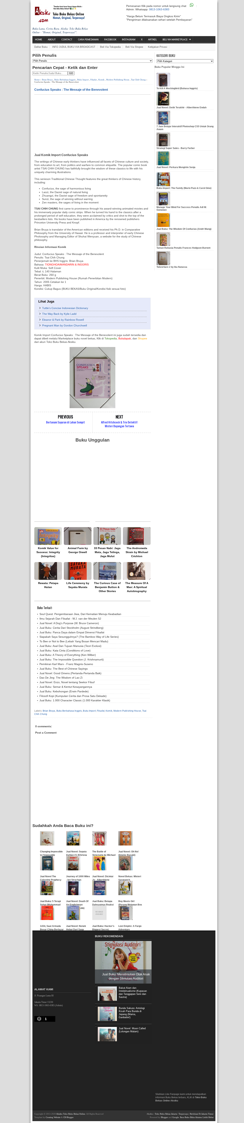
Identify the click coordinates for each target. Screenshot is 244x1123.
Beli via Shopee (134, 46)
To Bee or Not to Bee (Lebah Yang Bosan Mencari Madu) (73, 641)
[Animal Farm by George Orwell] (78, 536)
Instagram (128, 39)
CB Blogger (68, 1117)
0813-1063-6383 (159, 9)
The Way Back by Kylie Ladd (59, 313)
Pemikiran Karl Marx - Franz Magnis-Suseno (66, 664)
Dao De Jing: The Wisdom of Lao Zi (61, 677)
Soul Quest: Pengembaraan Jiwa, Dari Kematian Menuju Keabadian (80, 614)
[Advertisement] (92, 123)
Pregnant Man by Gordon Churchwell (64, 325)
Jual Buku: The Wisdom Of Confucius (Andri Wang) (184, 229)
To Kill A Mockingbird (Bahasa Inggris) (177, 88)
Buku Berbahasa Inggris (64, 79)
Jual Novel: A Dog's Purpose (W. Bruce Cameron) (69, 623)
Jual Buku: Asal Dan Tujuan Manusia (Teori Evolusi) (70, 645)
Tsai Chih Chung (138, 79)
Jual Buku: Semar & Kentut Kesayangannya (65, 686)
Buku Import (83, 79)
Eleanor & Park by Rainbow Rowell (63, 319)
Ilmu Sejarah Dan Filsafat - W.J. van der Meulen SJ (70, 618)
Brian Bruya (47, 79)
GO (71, 73)
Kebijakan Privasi (157, 46)
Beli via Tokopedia (110, 46)
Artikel (152, 39)
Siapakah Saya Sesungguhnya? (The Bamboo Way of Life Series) (79, 636)
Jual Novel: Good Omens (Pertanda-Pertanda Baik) (70, 673)
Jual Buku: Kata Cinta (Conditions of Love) (65, 650)
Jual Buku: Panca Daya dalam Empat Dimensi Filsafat (71, 632)
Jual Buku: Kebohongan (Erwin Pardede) (64, 691)
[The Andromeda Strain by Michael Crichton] (137, 536)
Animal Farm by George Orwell (78, 550)
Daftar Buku (40, 46)
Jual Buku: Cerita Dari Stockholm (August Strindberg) (71, 627)
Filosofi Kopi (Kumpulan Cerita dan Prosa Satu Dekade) (73, 695)
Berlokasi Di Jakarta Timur (202, 1114)
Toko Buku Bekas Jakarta (166, 1114)
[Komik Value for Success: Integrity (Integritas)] (48, 536)
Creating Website (53, 1117)
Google (175, 1117)
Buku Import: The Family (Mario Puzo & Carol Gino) (184, 188)
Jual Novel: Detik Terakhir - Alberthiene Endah (181, 107)
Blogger (164, 1117)
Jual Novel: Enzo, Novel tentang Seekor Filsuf (67, 682)
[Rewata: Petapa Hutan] (48, 571)
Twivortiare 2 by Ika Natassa (172, 267)
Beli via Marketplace (175, 39)
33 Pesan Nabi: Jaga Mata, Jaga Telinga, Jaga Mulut (107, 552)
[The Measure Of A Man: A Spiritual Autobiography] (137, 571)
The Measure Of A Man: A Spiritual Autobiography (136, 587)
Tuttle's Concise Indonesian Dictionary (65, 308)
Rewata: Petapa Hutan (48, 585)
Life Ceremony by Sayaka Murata (77, 585)
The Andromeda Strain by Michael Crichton (137, 552)
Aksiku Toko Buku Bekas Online (70, 1114)
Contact (66, 39)
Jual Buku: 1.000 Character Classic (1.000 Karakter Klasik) (74, 700)
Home (38, 39)
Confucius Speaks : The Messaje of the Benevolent (71, 89)
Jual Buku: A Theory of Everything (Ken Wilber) (67, 654)
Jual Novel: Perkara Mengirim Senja (176, 167)
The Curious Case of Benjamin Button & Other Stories (107, 587)
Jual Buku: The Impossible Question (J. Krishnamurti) (71, 659)
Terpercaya (183, 1114)
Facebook (110, 39)
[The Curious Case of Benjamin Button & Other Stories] (107, 571)
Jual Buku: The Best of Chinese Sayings (63, 668)
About (52, 39)
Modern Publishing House (117, 79)
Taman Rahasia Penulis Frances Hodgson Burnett (183, 248)
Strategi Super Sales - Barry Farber (176, 148)
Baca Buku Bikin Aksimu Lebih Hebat (197, 1117)
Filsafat (93, 79)
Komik (101, 79)
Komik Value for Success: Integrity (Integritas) (48, 552)
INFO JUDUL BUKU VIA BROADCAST (73, 46)
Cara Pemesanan (88, 39)
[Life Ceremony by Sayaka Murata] (78, 571)
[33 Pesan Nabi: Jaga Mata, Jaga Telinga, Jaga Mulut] (107, 536)
